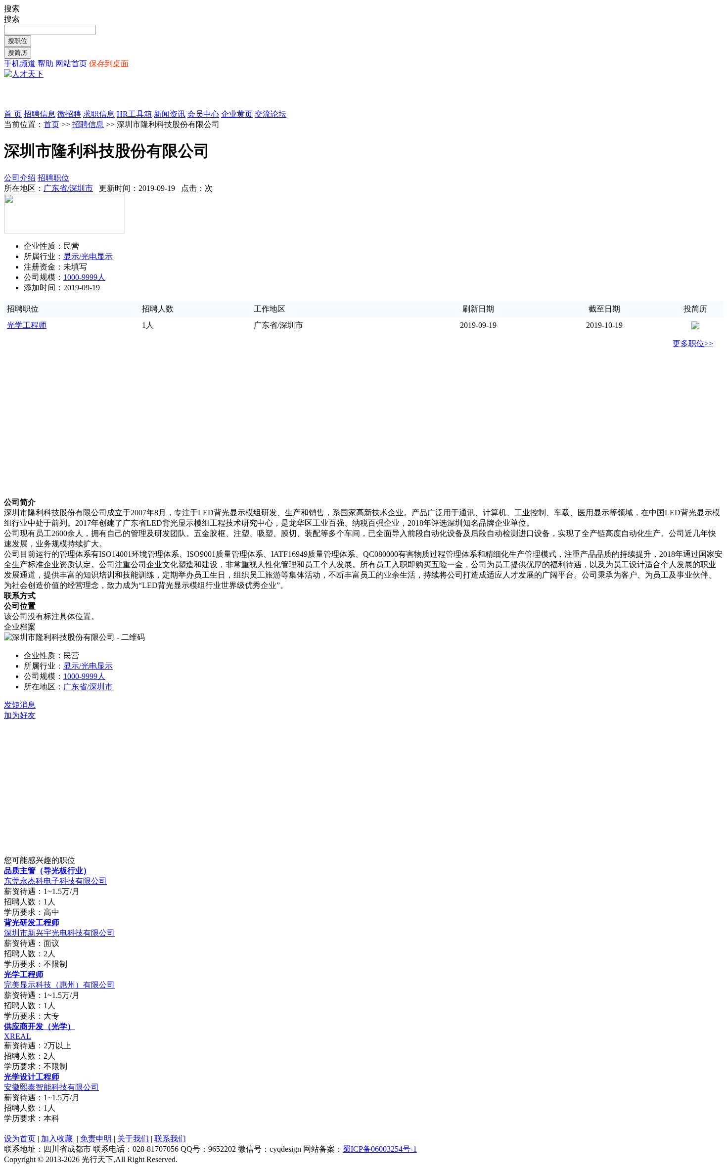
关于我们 (133, 1138)
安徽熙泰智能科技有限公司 (51, 1087)
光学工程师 (26, 325)
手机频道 (20, 63)
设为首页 (20, 1138)
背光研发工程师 (31, 922)
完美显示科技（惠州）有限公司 (59, 985)
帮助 (45, 63)
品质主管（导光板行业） (47, 870)
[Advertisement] (119, 94)
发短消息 (20, 705)
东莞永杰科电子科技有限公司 (55, 881)
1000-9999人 (84, 277)
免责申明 (96, 1138)
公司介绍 (20, 178)
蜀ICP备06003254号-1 (380, 1149)
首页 (51, 124)
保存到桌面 (109, 63)
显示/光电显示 (88, 256)
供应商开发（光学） (39, 1026)
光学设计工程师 (31, 1077)
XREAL (17, 1036)
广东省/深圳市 (68, 188)
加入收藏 (57, 1138)
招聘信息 (88, 124)
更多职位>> (693, 343)
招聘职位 (53, 178)
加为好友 (20, 715)
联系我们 (170, 1138)
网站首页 (71, 63)
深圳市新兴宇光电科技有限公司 (59, 933)
